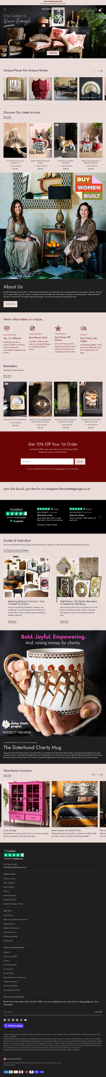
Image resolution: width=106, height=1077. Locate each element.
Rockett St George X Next (12, 904)
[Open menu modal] (4, 9)
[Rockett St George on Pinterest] (17, 1020)
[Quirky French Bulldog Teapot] (40, 140)
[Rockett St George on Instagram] (9, 1020)
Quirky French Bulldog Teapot (40, 162)
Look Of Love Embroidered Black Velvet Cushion (40, 421)
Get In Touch (8, 915)
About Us (6, 952)
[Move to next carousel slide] (100, 71)
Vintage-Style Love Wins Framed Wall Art (91, 421)
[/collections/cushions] (53, 31)
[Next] (85, 2)
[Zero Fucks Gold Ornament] (15, 399)
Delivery (6, 891)
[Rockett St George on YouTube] (25, 1020)
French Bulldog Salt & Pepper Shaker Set (91, 162)
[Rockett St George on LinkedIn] (13, 1020)
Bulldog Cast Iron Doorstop (65, 162)
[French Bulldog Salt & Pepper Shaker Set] (91, 140)
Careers (6, 960)
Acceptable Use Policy (11, 990)
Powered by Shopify (9, 1065)
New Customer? (9, 882)
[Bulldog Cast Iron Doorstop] (65, 140)
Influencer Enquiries (10, 928)
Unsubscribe (8, 940)
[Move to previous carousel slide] (94, 71)
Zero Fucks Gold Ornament (15, 420)
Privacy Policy (60, 469)
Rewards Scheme (9, 895)
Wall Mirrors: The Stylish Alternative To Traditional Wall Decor (78, 603)
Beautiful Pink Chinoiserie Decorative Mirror (65, 421)
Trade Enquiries (9, 932)
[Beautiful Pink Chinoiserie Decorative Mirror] (65, 399)
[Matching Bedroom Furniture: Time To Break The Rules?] (26, 579)
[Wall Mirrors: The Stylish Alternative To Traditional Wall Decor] (79, 579)
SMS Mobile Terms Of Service (14, 977)
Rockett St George (20, 1063)
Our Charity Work (10, 964)
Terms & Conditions (10, 985)
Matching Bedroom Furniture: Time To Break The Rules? (26, 603)
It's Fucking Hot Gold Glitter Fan (15, 162)
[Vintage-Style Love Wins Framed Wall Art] (91, 399)
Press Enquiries (9, 923)
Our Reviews (8, 969)
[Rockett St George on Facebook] (5, 1020)
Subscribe (99, 1012)
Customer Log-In (9, 878)
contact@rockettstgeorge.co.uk (14, 867)
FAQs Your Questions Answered (15, 919)
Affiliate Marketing (10, 936)
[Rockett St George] (53, 9)
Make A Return (8, 887)
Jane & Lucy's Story (10, 956)
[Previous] (20, 2)
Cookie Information (10, 981)
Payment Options (9, 899)
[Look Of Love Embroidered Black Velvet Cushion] (40, 399)
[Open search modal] (95, 9)
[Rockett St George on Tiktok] (21, 1020)
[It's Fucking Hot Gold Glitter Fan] (15, 140)
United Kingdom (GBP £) (14, 1059)
